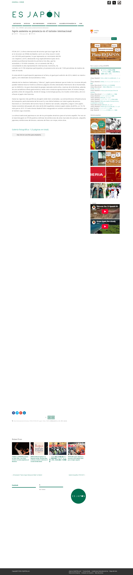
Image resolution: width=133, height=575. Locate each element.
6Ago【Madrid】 (103, 110)
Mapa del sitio (113, 571)
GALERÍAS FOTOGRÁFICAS (67, 23)
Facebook (15, 485)
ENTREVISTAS (51, 23)
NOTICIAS (27, 23)
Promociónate (86, 571)
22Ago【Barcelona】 (103, 94)
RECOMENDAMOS (38, 23)
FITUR (31, 421)
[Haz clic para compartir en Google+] (20, 412)
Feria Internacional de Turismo (21, 421)
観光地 (65, 421)
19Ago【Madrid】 (100, 97)
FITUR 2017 (36, 421)
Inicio (17, 27)
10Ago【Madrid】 (105, 106)
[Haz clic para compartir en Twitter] (17, 412)
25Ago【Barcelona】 (102, 85)
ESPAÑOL (15, 2)
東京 (62, 421)
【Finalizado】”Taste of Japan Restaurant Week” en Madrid (27, 475)
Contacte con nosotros (87, 573)
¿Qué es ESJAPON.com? (75, 571)
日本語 (22, 2)
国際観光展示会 (54, 421)
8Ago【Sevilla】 (101, 108)
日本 (59, 421)
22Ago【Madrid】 (102, 96)
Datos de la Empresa (74, 573)
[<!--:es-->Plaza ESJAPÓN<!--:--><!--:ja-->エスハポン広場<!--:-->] (98, 126)
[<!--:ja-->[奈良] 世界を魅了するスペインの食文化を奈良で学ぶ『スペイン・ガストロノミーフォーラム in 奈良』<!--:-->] (113, 175)
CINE (80, 23)
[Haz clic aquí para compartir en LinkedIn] (24, 412)
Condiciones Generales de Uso (100, 571)
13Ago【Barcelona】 (101, 105)
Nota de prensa (99, 573)
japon (40, 421)
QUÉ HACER (17, 23)
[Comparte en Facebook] (13, 412)
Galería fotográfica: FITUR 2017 (76, 475)
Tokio (44, 421)
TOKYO (48, 421)
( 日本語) (57, 459)
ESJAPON (15, 34)
